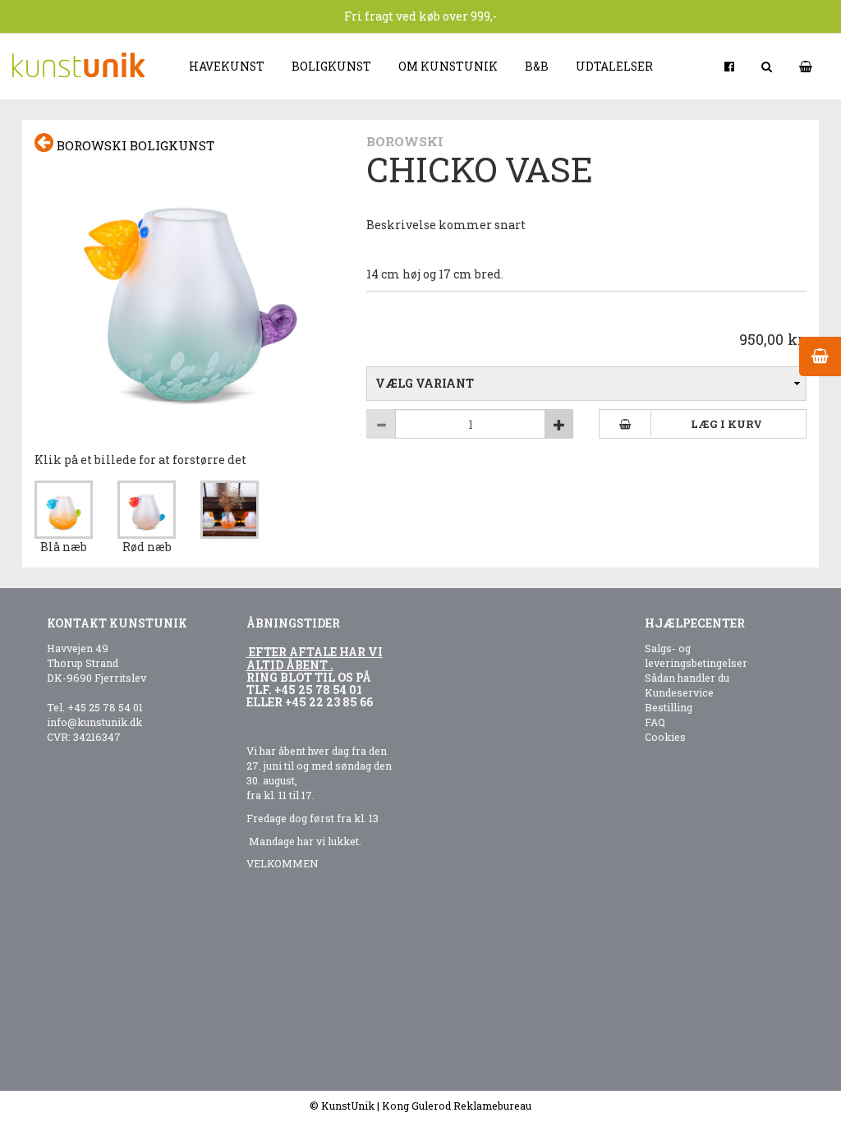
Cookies (665, 736)
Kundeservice (679, 692)
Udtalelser (614, 66)
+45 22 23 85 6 (325, 702)
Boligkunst (331, 66)
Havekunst (226, 66)
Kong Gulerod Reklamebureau (456, 1105)
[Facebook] (730, 66)
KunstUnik (348, 1105)
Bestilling (668, 707)
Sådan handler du (687, 677)
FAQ (655, 722)
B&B (537, 66)
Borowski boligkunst (133, 145)
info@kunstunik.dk (94, 722)
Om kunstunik (448, 66)
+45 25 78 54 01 (105, 707)
